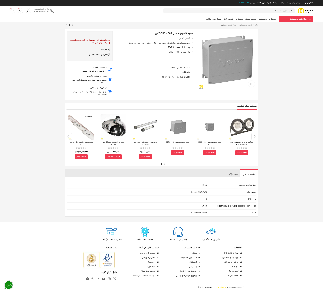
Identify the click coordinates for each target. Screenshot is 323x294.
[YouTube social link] (104, 279)
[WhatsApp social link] (92, 279)
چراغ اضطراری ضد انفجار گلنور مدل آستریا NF (145, 143)
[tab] (249, 173)
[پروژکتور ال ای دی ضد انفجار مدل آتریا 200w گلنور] (242, 127)
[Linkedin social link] (166, 77)
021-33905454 (41, 12)
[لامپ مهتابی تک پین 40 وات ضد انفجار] (81, 127)
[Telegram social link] (163, 77)
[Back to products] (69, 25)
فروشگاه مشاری (220, 287)
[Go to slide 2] (161, 164)
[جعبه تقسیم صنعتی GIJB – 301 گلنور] (210, 127)
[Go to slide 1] (164, 164)
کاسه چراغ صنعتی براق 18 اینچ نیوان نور (113, 143)
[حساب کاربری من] (28, 10)
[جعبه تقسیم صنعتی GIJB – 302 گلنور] (178, 127)
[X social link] (172, 77)
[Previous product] (72, 25)
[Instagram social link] (109, 279)
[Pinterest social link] (169, 77)
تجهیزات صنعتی (245, 25)
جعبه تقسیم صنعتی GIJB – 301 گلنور (209, 143)
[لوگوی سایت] (305, 10)
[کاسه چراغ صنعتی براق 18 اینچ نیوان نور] (113, 127)
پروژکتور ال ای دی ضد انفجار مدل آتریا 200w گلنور (241, 143)
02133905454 (244, 3)
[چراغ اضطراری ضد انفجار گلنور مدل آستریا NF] (145, 127)
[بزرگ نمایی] (251, 84)
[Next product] (66, 25)
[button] (113, 156)
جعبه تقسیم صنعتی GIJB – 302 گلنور (177, 143)
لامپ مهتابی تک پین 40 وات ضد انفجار (81, 143)
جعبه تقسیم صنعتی (229, 25)
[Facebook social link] (175, 77)
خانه (256, 25)
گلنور (184, 72)
